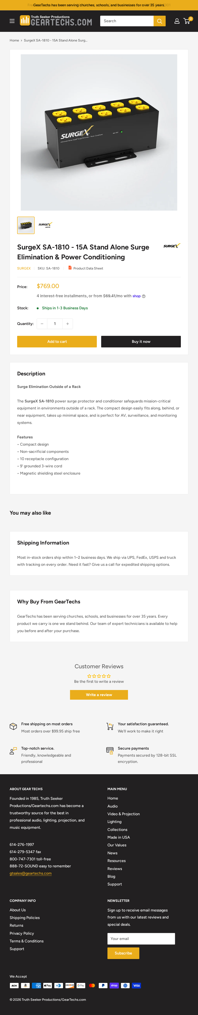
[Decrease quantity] (42, 324)
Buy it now (141, 341)
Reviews (114, 868)
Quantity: (25, 323)
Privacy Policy (22, 933)
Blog (111, 876)
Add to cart (57, 341)
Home (14, 40)
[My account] (177, 21)
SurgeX (24, 268)
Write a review (99, 694)
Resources (116, 860)
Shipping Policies (25, 917)
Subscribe (123, 953)
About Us (18, 910)
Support (114, 884)
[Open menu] (12, 21)
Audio (112, 806)
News (112, 853)
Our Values (116, 845)
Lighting (114, 821)
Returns (16, 925)
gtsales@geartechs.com (31, 873)
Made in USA (118, 837)
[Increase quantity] (68, 324)
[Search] (160, 21)
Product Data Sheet (88, 268)
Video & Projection (123, 814)
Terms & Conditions (26, 941)
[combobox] (127, 21)
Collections (117, 829)
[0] (187, 21)
